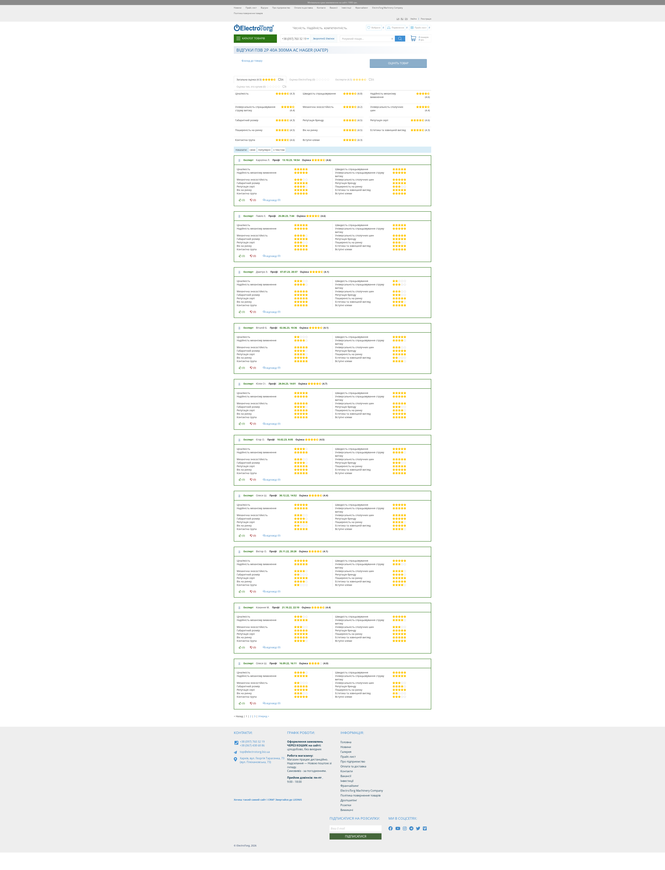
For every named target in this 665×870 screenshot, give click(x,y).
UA (398, 18)
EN (406, 18)
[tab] (260, 79)
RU (402, 18)
